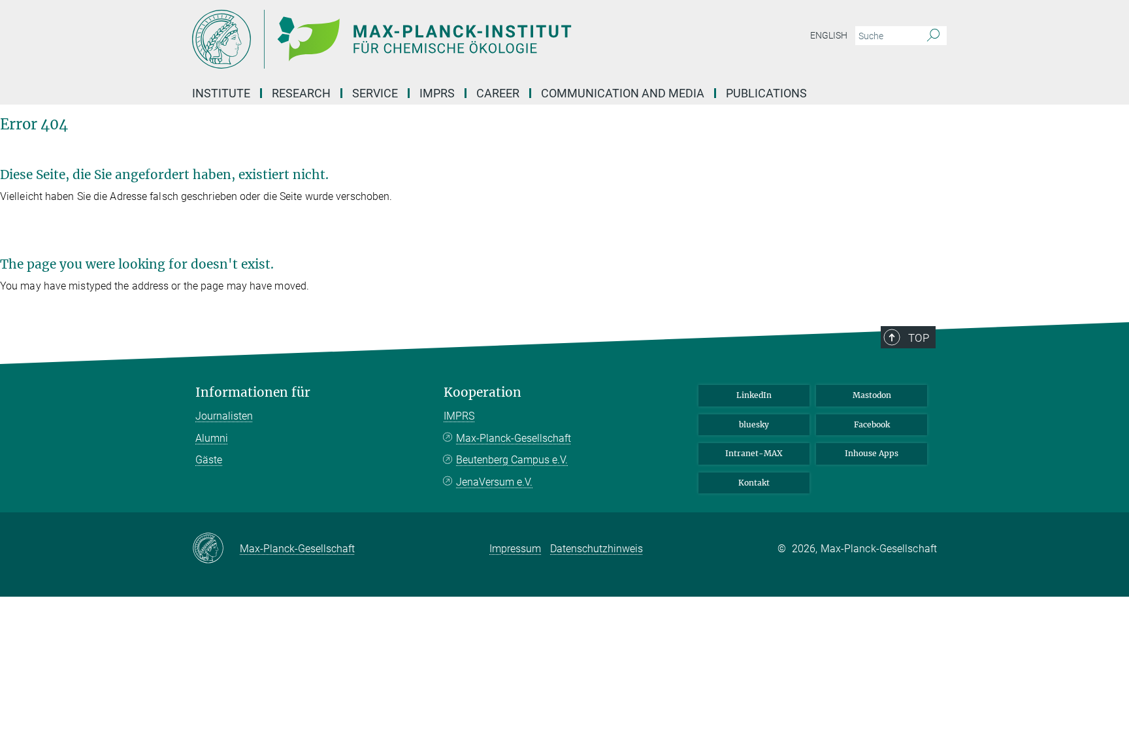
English (828, 35)
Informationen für (252, 392)
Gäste (208, 460)
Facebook (872, 424)
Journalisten (224, 416)
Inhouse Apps (871, 453)
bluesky (754, 424)
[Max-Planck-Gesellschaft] (216, 549)
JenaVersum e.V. (494, 482)
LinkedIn (754, 395)
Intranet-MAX (754, 453)
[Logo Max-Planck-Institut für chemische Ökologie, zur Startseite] (437, 39)
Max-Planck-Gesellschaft (513, 438)
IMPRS (437, 93)
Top (918, 337)
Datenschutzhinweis (596, 548)
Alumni (211, 438)
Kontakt (754, 483)
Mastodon (872, 395)
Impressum (515, 548)
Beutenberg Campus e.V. (512, 460)
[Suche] (933, 36)
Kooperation (482, 392)
